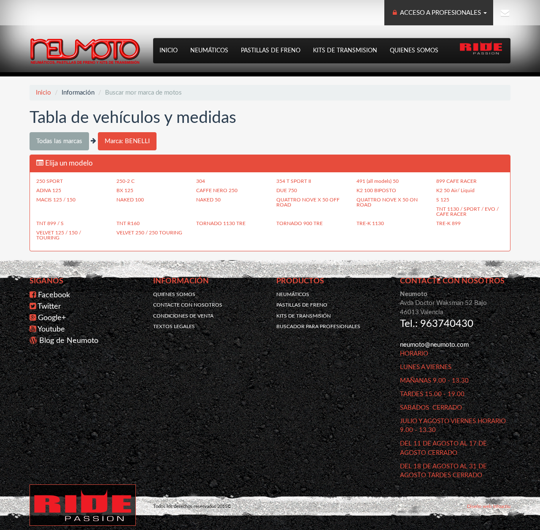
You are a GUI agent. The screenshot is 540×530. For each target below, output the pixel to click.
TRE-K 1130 (370, 223)
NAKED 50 (208, 199)
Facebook (54, 295)
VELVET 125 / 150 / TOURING (58, 235)
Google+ (52, 318)
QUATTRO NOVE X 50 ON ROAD (387, 202)
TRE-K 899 (448, 223)
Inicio (168, 51)
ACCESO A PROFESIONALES (441, 13)
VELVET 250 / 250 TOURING (149, 232)
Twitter (49, 306)
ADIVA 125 (48, 190)
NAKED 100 (130, 199)
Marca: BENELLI (127, 141)
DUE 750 (286, 190)
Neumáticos (209, 51)
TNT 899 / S (50, 223)
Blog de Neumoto (68, 341)
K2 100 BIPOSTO (376, 190)
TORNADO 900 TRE (299, 223)
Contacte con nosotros (187, 304)
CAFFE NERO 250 (217, 190)
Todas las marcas (59, 141)
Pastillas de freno (270, 51)
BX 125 (124, 190)
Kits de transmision (345, 51)
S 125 (442, 199)
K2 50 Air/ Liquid (455, 190)
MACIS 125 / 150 (56, 199)
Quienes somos (414, 51)
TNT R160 (128, 223)
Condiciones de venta (183, 315)
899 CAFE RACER (456, 181)
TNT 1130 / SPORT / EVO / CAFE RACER (467, 212)
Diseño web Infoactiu (488, 506)
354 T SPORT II (293, 181)
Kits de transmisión (303, 315)
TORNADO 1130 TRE (221, 223)
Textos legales (174, 326)
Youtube (51, 329)
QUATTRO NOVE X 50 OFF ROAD (308, 202)
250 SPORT (49, 181)
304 (200, 181)
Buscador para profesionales (318, 326)
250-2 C (125, 181)
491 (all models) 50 (377, 181)
